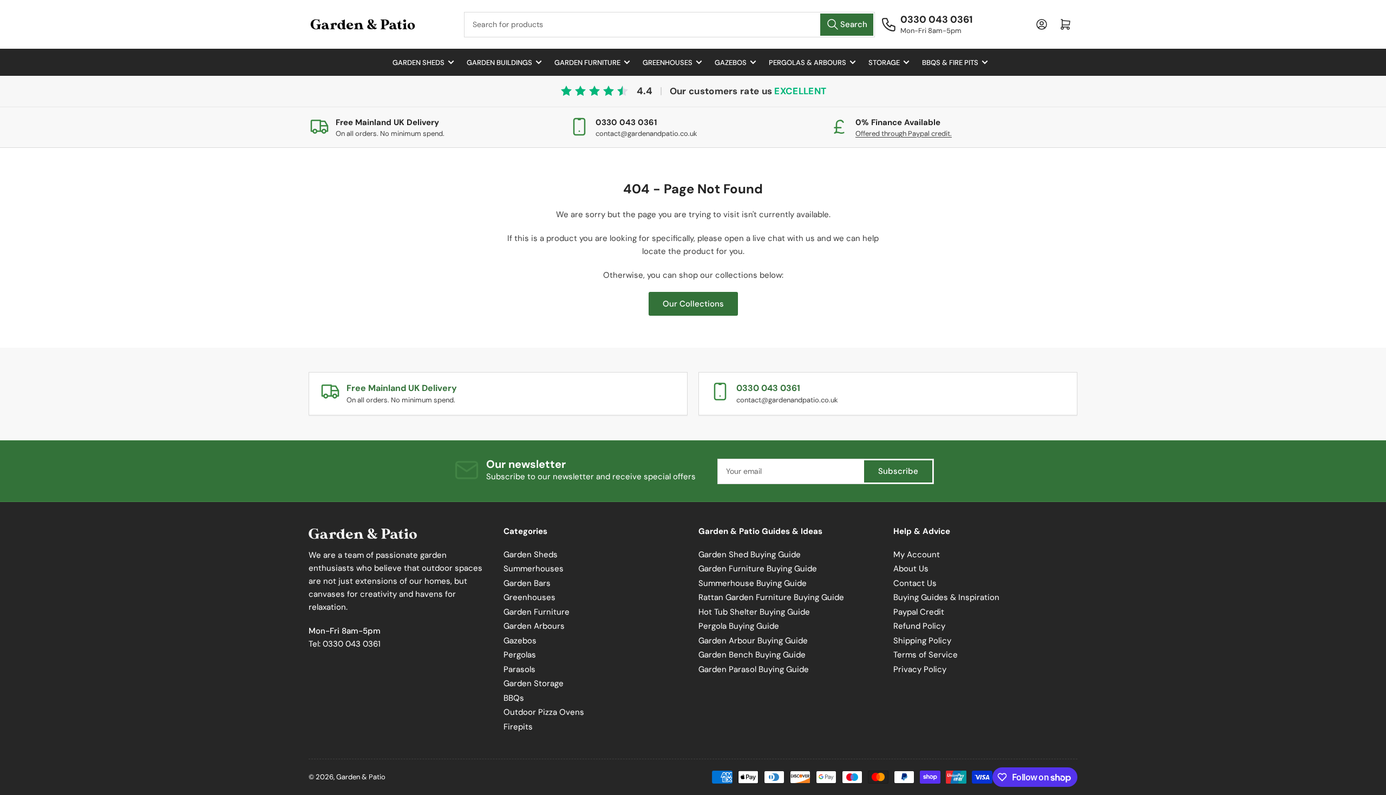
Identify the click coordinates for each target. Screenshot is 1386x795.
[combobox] (669, 24)
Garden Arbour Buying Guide (753, 640)
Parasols (519, 669)
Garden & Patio (360, 776)
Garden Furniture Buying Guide (757, 568)
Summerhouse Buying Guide (752, 583)
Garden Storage (534, 683)
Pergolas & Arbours (807, 62)
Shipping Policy (922, 640)
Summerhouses (534, 568)
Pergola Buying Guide (738, 626)
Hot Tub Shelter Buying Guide (754, 612)
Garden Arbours (534, 626)
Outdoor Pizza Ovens (544, 712)
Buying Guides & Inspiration (946, 597)
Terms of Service (925, 654)
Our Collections (693, 303)
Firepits (518, 726)
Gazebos (731, 62)
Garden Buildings (499, 62)
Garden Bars (527, 583)
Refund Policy (919, 626)
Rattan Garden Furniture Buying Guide (771, 597)
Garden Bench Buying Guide (752, 654)
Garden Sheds (418, 62)
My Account (916, 554)
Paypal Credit (918, 612)
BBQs (514, 698)
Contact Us (915, 583)
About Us (911, 568)
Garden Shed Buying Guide (749, 554)
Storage (884, 62)
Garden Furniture (587, 62)
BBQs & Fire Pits (950, 62)
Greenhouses (667, 62)
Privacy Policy (919, 669)
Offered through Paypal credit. (903, 133)
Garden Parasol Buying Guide (753, 669)
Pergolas (520, 654)
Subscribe (898, 471)
